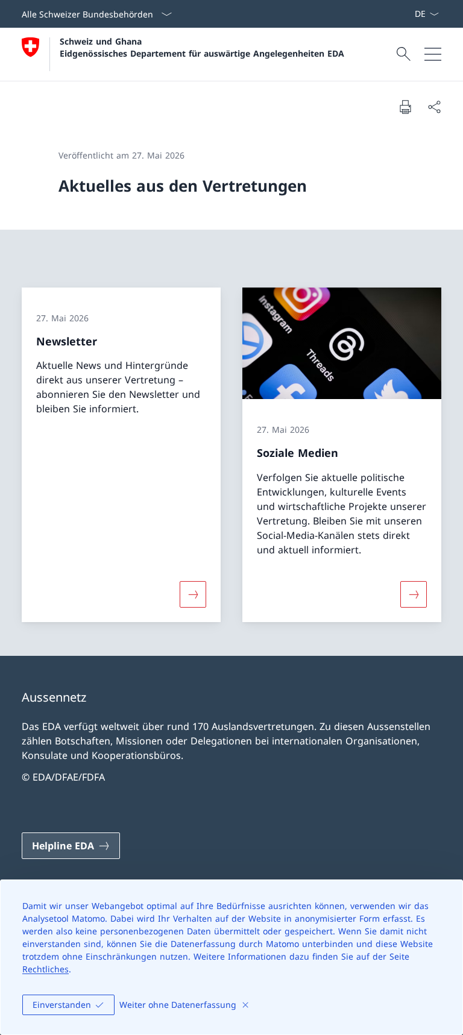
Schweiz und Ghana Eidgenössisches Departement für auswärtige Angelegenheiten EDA (202, 47)
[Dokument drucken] (405, 106)
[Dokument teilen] (434, 106)
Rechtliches (45, 969)
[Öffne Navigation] (433, 54)
